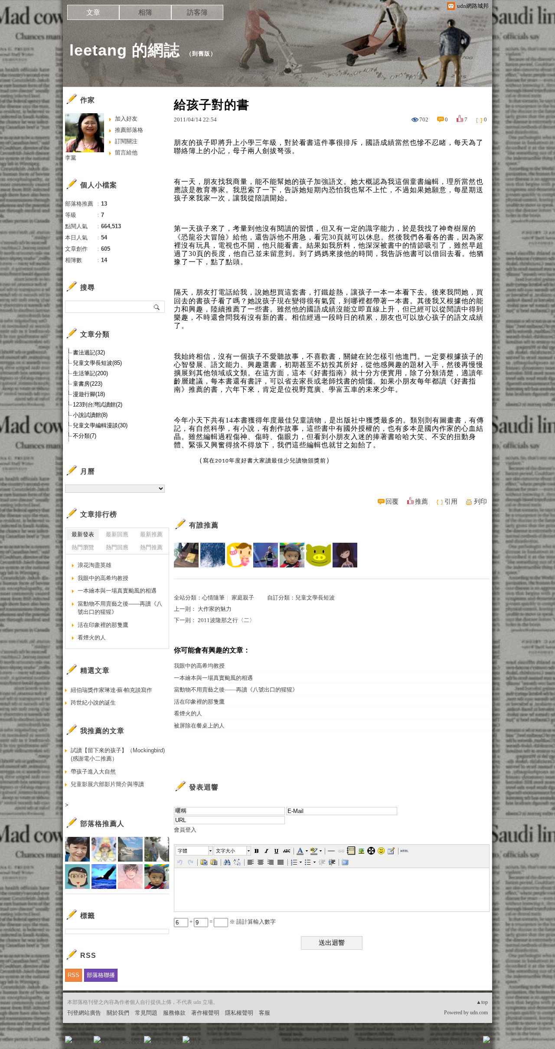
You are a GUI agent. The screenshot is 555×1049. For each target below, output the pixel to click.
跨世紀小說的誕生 (93, 702)
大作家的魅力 (215, 609)
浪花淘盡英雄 (94, 565)
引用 (450, 501)
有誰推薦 (204, 525)
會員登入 (185, 829)
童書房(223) (87, 383)
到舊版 (201, 53)
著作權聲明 (205, 1013)
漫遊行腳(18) (89, 394)
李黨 (70, 157)
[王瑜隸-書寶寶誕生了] (212, 555)
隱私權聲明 (239, 1013)
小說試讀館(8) (90, 415)
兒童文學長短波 (315, 597)
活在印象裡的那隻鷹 (199, 701)
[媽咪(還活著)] (345, 555)
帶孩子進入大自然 (93, 771)
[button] (195, 851)
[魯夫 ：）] (265, 555)
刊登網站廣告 (84, 1013)
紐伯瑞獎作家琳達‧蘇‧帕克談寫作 (111, 690)
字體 (182, 850)
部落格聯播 (101, 975)
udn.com (479, 1013)
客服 (264, 1013)
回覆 (391, 501)
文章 (93, 12)
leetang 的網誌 (124, 50)
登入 (431, 1042)
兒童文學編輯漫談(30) (100, 425)
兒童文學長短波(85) (97, 363)
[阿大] (318, 555)
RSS (73, 975)
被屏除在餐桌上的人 (199, 725)
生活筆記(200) (90, 373)
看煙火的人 (188, 713)
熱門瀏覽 (83, 547)
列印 (480, 501)
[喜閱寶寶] (239, 555)
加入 (447, 1042)
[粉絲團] (68, 1039)
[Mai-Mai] (292, 555)
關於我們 (118, 1013)
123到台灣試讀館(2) (97, 404)
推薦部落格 (129, 130)
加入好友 (126, 118)
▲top (482, 1002)
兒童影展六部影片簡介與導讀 (107, 784)
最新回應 (117, 534)
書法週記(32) (89, 352)
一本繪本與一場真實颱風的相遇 (213, 678)
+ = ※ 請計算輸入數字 (232, 921)
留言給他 (126, 152)
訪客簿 (197, 12)
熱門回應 (117, 547)
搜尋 (157, 307)
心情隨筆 (213, 597)
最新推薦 (151, 534)
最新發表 (83, 534)
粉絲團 (82, 1042)
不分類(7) (84, 436)
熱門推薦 (151, 547)
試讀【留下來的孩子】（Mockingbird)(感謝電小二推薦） (118, 754)
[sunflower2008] (186, 555)
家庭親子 (243, 597)
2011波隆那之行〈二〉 (226, 620)
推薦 (421, 501)
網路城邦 (469, 1042)
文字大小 (225, 850)
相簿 (145, 12)
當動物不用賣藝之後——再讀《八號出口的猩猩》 (236, 689)
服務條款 (174, 1013)
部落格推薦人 (102, 823)
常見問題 (146, 1013)
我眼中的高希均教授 (199, 665)
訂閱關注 (126, 141)
